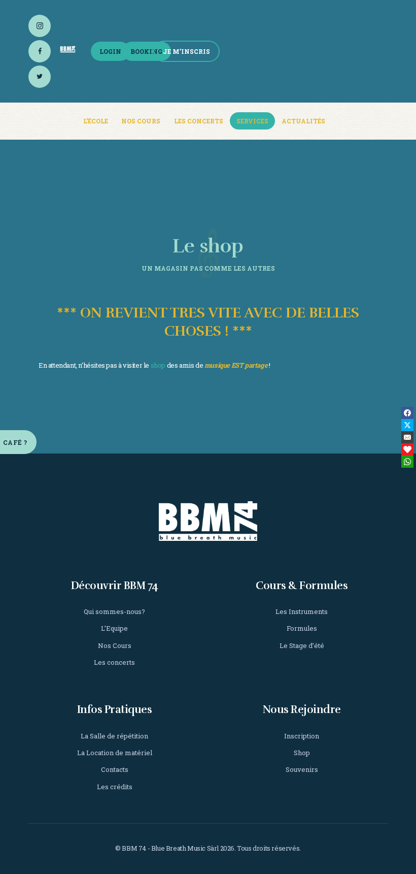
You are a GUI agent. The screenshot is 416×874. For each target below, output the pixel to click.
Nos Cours (114, 645)
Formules (302, 628)
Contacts (114, 769)
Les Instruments (301, 611)
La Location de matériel (114, 752)
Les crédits (114, 786)
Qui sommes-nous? (114, 611)
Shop (302, 752)
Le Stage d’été (302, 645)
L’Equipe (114, 628)
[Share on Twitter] (407, 425)
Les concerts (114, 662)
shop (158, 365)
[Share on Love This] (407, 449)
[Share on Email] (407, 437)
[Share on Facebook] (407, 413)
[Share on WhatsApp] (407, 462)
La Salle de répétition (114, 735)
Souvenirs (302, 769)
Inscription (301, 735)
